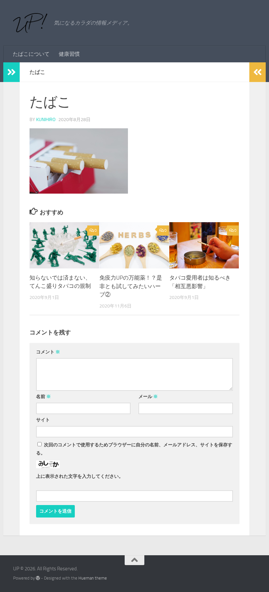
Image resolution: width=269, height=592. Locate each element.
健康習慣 (69, 54)
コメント (48, 352)
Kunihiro (45, 119)
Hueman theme (92, 578)
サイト (43, 420)
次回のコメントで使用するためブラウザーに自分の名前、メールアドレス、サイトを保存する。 (134, 449)
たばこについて (31, 54)
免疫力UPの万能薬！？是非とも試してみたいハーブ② (130, 286)
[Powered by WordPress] (38, 578)
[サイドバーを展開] (11, 72)
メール (148, 396)
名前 (43, 396)
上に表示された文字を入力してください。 (79, 476)
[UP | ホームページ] (30, 23)
